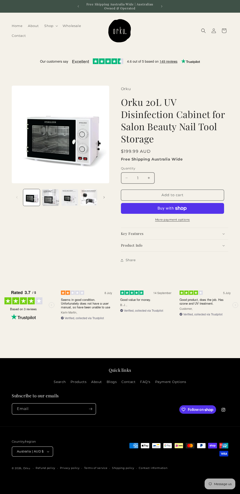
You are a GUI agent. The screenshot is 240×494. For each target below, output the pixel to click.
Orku (27, 468)
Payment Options (170, 382)
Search (60, 382)
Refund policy (45, 468)
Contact (128, 382)
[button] (50, 26)
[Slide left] (17, 197)
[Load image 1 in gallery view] (31, 197)
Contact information (153, 468)
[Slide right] (104, 197)
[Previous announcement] (78, 6)
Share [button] (131, 260)
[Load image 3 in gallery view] (69, 197)
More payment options (172, 219)
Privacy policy (70, 468)
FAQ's (145, 382)
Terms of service (95, 468)
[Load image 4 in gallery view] (88, 197)
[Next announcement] (162, 6)
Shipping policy (123, 468)
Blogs (112, 382)
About (96, 382)
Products (79, 382)
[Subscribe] (90, 409)
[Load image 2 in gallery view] (50, 197)
